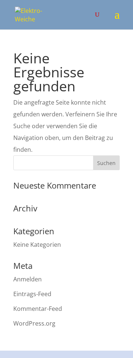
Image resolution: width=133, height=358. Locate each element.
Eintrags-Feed (32, 294)
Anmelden (27, 279)
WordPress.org (34, 323)
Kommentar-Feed (37, 309)
